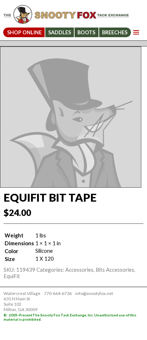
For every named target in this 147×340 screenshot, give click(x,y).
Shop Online (24, 32)
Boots (86, 32)
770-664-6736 (58, 293)
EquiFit (12, 276)
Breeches (114, 32)
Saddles (59, 32)
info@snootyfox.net (94, 293)
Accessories (79, 269)
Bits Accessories (115, 269)
